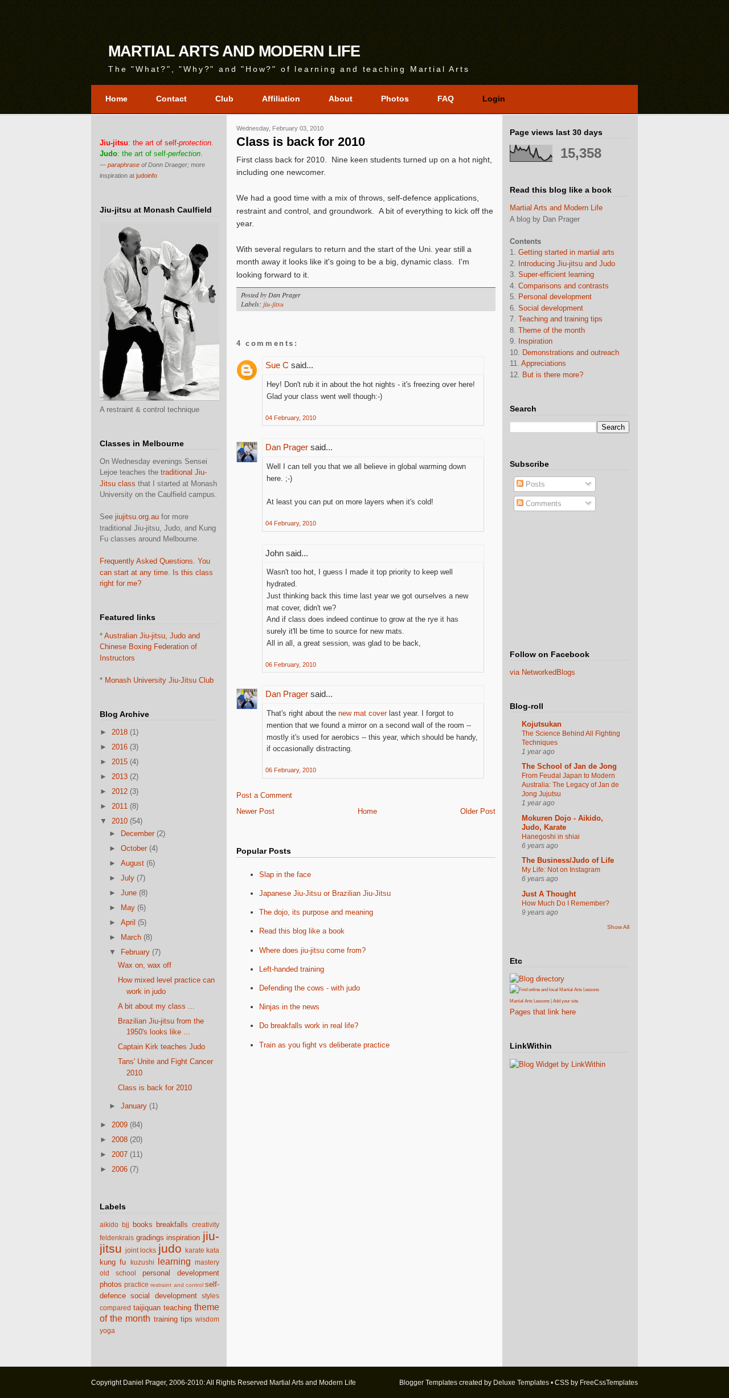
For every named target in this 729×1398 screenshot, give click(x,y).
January (134, 1106)
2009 (120, 1124)
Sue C (277, 365)
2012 (120, 791)
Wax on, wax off (144, 965)
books (143, 1224)
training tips (173, 1319)
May (128, 907)
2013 (120, 776)
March (131, 937)
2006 (120, 1169)
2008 (120, 1139)
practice (136, 1284)
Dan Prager (286, 447)
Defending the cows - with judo (309, 988)
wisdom (207, 1319)
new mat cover (362, 713)
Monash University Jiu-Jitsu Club (159, 680)
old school (118, 1273)
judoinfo (146, 175)
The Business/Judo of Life (568, 860)
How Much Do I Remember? (565, 903)
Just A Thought (549, 894)
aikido (109, 1224)
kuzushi (142, 1262)
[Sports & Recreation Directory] (537, 979)
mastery (207, 1262)
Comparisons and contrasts (563, 286)
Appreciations (543, 363)
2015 (120, 761)
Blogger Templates (428, 1383)
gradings (150, 1237)
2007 (120, 1154)
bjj (125, 1224)
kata (212, 1250)
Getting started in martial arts (566, 252)
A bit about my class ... (156, 1006)
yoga (107, 1330)
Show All (618, 927)
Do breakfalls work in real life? (308, 1025)
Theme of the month (551, 330)
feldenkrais (117, 1237)
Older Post (477, 811)
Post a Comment (264, 795)
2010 (120, 821)
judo (170, 1248)
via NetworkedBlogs (542, 672)
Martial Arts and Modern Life (234, 51)
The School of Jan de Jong (569, 766)
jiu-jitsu (273, 303)
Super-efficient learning (556, 274)
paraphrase (124, 164)
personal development (180, 1273)
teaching (177, 1307)
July (127, 878)
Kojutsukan (542, 724)
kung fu (113, 1262)
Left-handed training (291, 969)
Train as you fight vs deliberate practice (324, 1045)
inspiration (183, 1237)
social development (163, 1295)
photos (111, 1284)
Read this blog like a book (302, 931)
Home (367, 811)
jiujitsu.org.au (137, 516)
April (128, 922)
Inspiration (535, 341)
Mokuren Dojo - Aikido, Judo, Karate (562, 823)
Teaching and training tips (560, 319)
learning (174, 1261)
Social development (550, 308)
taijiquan (147, 1307)
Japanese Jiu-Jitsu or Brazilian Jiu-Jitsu (325, 893)
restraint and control (176, 1285)
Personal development (555, 296)
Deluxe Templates (521, 1383)
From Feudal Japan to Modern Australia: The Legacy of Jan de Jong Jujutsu (570, 785)
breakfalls (172, 1224)
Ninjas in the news (289, 1006)
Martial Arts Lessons (530, 1001)
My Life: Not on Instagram (561, 870)
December (137, 833)
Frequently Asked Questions (146, 561)
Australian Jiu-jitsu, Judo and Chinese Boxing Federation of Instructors (150, 646)
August (132, 863)
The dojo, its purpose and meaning (316, 912)
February (135, 952)
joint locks (140, 1250)
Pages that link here (543, 1012)
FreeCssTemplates (609, 1383)
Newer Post (255, 811)
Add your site (565, 1001)
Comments (542, 503)
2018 (120, 732)
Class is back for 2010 (155, 1087)
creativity (205, 1224)
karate (194, 1250)
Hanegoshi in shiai (551, 837)
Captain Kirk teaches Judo (161, 1046)
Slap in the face (285, 874)
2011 (120, 806)
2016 (120, 747)
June (129, 892)
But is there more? (552, 374)
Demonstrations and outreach (570, 352)
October (134, 848)
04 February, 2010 (290, 417)
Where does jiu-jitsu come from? (312, 950)
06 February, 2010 (290, 664)
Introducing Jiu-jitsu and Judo (566, 263)
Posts (534, 484)
